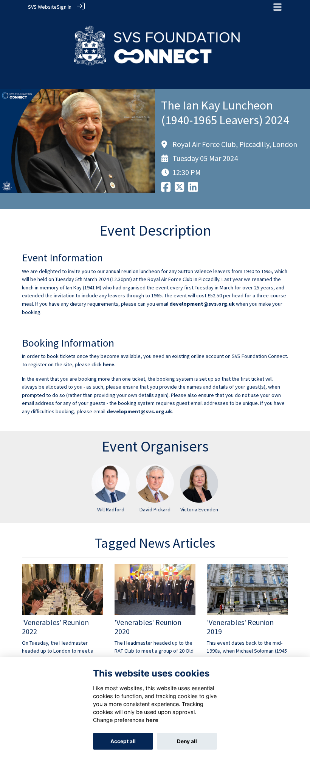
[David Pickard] (155, 483)
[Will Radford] (110, 483)
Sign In (64, 6)
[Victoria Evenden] (199, 483)
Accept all (123, 741)
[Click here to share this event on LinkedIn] (193, 189)
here (108, 364)
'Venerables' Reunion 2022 (55, 626)
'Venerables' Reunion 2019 (240, 626)
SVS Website (42, 6)
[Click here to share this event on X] (179, 189)
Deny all (187, 741)
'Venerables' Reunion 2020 (148, 626)
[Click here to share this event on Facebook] (165, 189)
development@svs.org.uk (202, 303)
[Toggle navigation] (277, 7)
